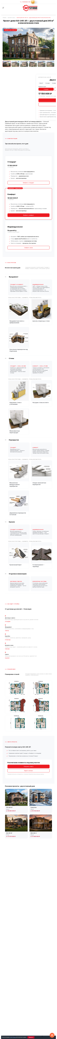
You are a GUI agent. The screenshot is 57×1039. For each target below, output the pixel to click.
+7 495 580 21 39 (25, 1)
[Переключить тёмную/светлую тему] (34, 2)
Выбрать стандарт (28, 182)
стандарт (46, 89)
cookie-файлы (13, 1037)
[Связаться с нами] (52, 1035)
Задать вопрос (28, 770)
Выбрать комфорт (28, 215)
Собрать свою (28, 247)
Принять (31, 1037)
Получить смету (28, 766)
